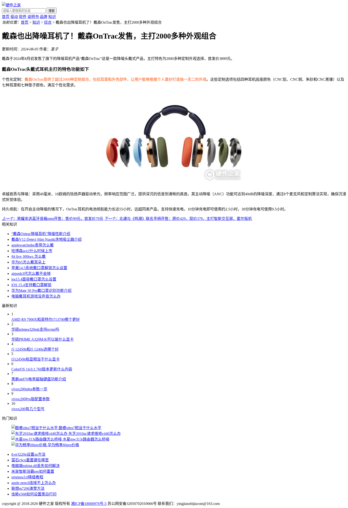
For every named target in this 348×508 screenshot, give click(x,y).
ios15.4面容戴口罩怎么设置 (33, 279)
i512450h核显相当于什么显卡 (35, 359)
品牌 (43, 17)
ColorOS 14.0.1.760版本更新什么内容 (41, 369)
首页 (5, 17)
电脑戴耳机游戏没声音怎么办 (36, 296)
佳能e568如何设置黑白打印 (34, 494)
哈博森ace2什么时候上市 (31, 251)
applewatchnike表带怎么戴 (32, 245)
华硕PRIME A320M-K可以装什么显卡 (42, 339)
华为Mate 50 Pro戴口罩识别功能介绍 (41, 291)
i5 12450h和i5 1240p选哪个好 (35, 349)
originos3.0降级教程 (27, 477)
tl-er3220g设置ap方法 (28, 454)
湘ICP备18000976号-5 (89, 504)
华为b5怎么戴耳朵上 (28, 262)
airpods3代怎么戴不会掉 (31, 274)
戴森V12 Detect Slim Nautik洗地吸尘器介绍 (46, 239)
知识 (52, 17)
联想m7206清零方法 (28, 488)
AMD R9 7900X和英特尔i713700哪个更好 (45, 319)
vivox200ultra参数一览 (29, 389)
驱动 (14, 17)
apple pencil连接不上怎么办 (33, 483)
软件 (23, 17)
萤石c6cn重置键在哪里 (30, 460)
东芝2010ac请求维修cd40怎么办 (94, 434)
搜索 (52, 11)
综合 (48, 22)
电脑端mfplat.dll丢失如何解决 (35, 466)
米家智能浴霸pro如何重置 (32, 471)
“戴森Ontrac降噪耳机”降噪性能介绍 (40, 234)
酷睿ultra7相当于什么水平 (80, 428)
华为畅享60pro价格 (63, 445)
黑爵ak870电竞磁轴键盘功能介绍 (38, 379)
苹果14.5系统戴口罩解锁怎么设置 (39, 268)
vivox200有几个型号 (28, 409)
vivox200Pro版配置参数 (30, 399)
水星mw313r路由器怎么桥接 (86, 439)
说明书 (33, 17)
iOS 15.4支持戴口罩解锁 (31, 285)
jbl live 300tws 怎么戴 (28, 256)
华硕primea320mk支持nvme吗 (35, 329)
